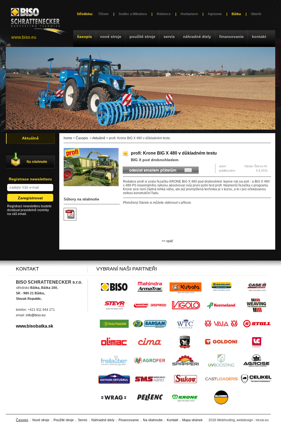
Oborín (256, 14)
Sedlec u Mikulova (133, 14)
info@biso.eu (36, 315)
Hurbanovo (189, 14)
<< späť (167, 241)
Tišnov (103, 14)
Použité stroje (142, 36)
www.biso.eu (23, 37)
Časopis (84, 36)
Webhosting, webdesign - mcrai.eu (243, 420)
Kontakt (259, 36)
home (68, 138)
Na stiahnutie (37, 162)
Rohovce (164, 14)
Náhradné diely (197, 36)
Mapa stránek (192, 420)
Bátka (236, 14)
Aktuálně (98, 138)
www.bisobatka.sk (34, 326)
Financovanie (231, 36)
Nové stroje (110, 36)
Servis (169, 36)
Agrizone (215, 14)
